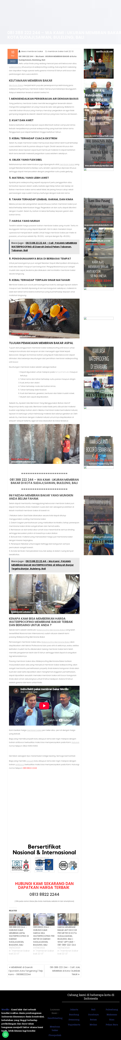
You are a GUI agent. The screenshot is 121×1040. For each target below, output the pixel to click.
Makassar (112, 1014)
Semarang (74, 1019)
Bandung (74, 1014)
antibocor (19, 764)
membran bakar (66, 164)
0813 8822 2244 (44, 894)
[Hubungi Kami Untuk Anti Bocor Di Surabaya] (99, 183)
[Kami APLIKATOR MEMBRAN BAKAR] (99, 272)
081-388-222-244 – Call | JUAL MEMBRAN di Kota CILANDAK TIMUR (65, 971)
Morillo (5, 1009)
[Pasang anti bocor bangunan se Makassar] (99, 391)
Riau (111, 1019)
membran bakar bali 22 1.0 (60, 51)
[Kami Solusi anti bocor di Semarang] (99, 451)
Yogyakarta (74, 1024)
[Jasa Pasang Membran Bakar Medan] (99, 153)
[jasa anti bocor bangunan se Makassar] (99, 540)
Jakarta (74, 1009)
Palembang (112, 1009)
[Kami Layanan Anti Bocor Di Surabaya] (99, 302)
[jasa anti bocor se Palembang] (99, 510)
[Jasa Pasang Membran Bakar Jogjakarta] (99, 332)
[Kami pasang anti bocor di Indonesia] (99, 481)
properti (29, 761)
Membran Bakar (16, 85)
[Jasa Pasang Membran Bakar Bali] (99, 123)
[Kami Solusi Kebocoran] (99, 242)
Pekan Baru (112, 1024)
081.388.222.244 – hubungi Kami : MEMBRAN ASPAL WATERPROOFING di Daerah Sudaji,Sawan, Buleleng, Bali (19, 936)
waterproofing (15, 67)
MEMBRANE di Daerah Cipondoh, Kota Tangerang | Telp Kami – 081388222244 (25, 971)
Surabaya (93, 1014)
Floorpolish (55, 1035)
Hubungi (75, 742)
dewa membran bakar (32, 51)
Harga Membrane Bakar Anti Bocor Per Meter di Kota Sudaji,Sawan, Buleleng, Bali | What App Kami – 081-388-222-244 (67, 936)
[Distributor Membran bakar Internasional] (99, 64)
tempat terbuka (62, 372)
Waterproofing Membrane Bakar (51, 630)
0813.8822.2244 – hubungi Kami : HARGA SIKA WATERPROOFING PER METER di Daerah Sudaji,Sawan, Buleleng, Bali (43, 936)
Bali (93, 1009)
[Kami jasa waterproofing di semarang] (99, 362)
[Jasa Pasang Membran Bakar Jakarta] (99, 213)
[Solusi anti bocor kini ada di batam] (99, 421)
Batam (93, 1019)
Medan (93, 1024)
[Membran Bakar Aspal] (99, 93)
